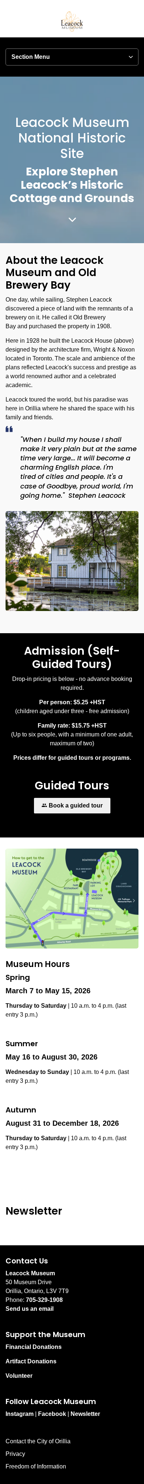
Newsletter (85, 1414)
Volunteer (19, 1376)
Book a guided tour (76, 805)
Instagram (20, 1414)
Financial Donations (34, 1347)
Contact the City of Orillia (38, 1441)
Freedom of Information (36, 1466)
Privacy (15, 1454)
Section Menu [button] (30, 57)
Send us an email (30, 1309)
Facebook (52, 1414)
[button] (72, 899)
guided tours (75, 758)
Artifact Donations (31, 1361)
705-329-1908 (44, 1300)
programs (116, 758)
